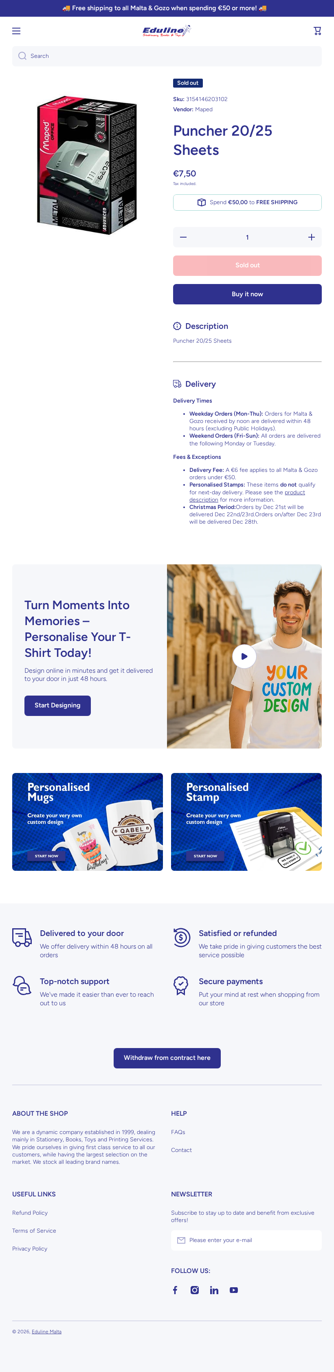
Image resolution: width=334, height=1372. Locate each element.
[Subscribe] (311, 1240)
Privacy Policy (29, 1248)
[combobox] (167, 56)
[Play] (244, 656)
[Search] (19, 56)
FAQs (178, 1132)
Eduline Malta (47, 1332)
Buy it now (247, 294)
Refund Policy (30, 1212)
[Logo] (167, 31)
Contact (181, 1150)
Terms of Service (34, 1230)
